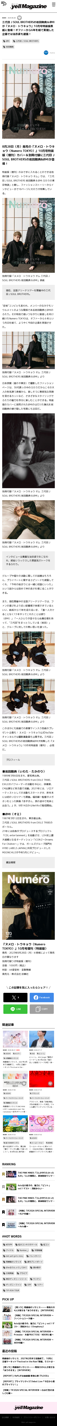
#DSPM (8, 1054)
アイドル (10, 1250)
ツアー (40, 1284)
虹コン (46, 1244)
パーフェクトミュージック (14, 1098)
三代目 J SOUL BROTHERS (27, 41)
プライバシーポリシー (32, 1417)
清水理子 (37, 1267)
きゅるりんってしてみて (16, 1267)
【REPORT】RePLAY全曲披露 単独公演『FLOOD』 (26, 1375)
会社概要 (5, 1417)
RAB (33, 1054)
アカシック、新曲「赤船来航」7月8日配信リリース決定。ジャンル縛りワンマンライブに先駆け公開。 (41, 1104)
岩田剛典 (10, 46)
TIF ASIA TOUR (12, 1290)
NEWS (4, 18)
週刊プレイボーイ (35, 1261)
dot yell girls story (14, 1256)
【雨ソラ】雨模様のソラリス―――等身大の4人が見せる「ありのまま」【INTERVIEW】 (28, 1369)
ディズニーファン (13, 1284)
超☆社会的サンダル (12, 1143)
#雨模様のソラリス (12, 1058)
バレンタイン (35, 1256)
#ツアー (17, 1054)
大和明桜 (10, 1273)
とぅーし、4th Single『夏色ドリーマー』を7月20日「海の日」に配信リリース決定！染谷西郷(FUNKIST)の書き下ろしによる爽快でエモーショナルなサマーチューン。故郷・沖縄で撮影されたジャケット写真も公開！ (41, 1060)
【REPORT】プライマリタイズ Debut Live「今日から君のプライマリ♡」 (28, 1383)
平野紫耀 (38, 1250)
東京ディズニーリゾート (16, 1279)
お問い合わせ (50, 1417)
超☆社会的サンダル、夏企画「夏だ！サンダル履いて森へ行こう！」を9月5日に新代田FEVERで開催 (15, 1149)
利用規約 (16, 1417)
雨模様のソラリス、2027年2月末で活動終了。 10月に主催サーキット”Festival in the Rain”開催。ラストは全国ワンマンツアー (15, 1065)
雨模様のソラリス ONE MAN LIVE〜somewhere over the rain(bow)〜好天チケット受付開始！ (15, 1109)
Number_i (24, 1250)
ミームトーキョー (38, 1143)
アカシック (35, 1093)
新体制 (50, 1143)
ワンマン (37, 1279)
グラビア (23, 1273)
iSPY (29, 1284)
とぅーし (42, 1054)
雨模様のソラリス (11, 1103)
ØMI (7, 41)
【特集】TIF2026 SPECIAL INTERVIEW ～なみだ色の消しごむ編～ (28, 1392)
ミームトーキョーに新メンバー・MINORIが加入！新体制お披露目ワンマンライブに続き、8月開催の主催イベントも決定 (41, 1149)
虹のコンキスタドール (27, 1244)
